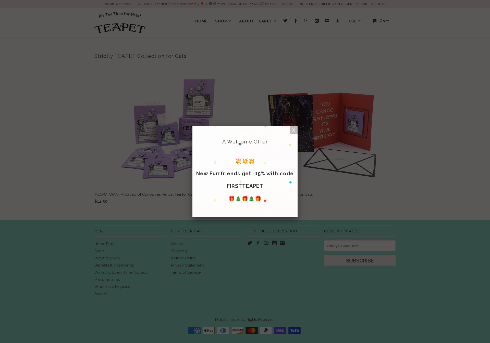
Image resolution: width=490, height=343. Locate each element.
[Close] (294, 130)
